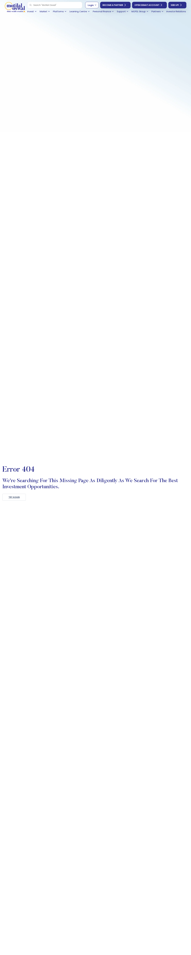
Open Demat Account (146, 5)
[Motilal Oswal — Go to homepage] (15, 7)
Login (91, 5)
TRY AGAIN (14, 497)
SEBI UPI (175, 5)
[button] (30, 5)
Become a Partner (113, 5)
